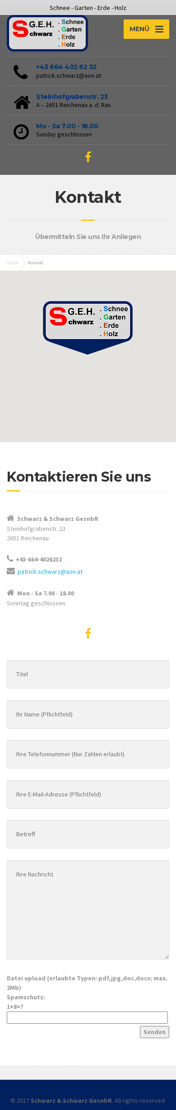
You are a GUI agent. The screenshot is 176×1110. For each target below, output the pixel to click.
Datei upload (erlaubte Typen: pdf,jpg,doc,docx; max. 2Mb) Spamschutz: (87, 992)
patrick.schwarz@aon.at (50, 571)
